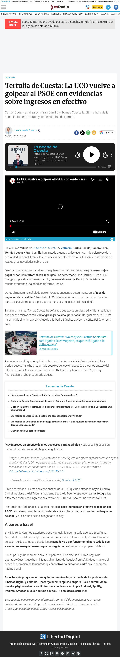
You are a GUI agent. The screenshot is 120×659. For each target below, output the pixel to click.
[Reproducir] (91, 154)
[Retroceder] (77, 154)
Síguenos (109, 133)
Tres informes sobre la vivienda (63, 1)
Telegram (73, 653)
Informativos (25, 14)
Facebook (41, 653)
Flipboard (68, 653)
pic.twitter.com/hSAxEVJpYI (48, 471)
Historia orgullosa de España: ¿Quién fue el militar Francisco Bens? (44, 395)
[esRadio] (60, 7)
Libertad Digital (60, 636)
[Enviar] (88, 132)
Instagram (52, 653)
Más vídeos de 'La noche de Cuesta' (28, 431)
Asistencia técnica (90, 643)
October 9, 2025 (71, 480)
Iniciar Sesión (116, 7)
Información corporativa (22, 643)
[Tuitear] (82, 132)
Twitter (46, 653)
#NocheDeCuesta (19, 471)
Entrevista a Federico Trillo (22, 1)
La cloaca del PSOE (41, 1)
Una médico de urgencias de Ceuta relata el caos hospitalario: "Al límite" (46, 416)
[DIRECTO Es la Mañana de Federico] (108, 7)
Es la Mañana (42, 14)
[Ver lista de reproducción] (110, 167)
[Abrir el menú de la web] (25, 7)
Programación (8, 14)
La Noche (56, 14)
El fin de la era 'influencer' (86, 1)
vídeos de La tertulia (18, 239)
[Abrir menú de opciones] (111, 155)
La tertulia (10, 77)
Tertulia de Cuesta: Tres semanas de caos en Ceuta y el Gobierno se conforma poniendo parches (58, 401)
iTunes (78, 653)
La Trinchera (91, 14)
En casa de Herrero (72, 14)
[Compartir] (76, 132)
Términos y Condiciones (52, 643)
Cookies (72, 643)
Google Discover (62, 653)
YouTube (57, 653)
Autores (107, 643)
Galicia (104, 14)
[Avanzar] (105, 154)
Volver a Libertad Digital (87, 7)
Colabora (97, 7)
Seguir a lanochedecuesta (39, 130)
